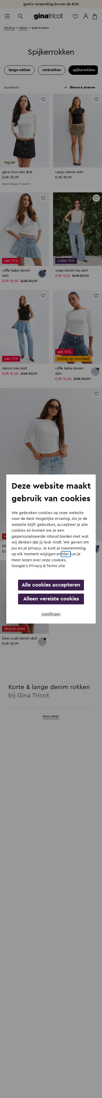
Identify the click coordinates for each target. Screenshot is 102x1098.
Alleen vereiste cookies (51, 598)
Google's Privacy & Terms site (38, 566)
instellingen (51, 614)
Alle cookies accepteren (51, 585)
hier (66, 554)
